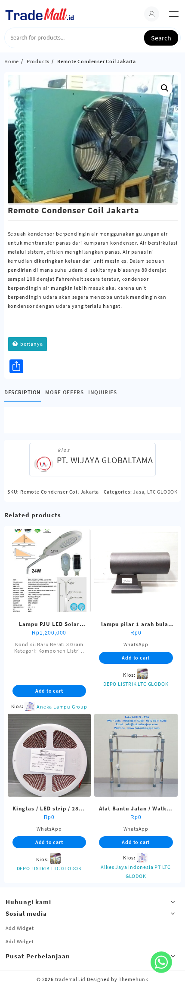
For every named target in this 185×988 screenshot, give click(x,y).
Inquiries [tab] (102, 392)
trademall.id (70, 979)
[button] (165, 88)
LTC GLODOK (162, 491)
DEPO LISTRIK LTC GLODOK (135, 684)
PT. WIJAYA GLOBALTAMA (105, 459)
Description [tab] (22, 392)
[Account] (151, 13)
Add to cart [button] (49, 690)
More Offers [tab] (64, 392)
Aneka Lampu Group (62, 706)
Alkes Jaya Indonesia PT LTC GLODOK (136, 871)
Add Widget (20, 928)
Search (161, 38)
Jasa (138, 491)
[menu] (174, 14)
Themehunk (133, 979)
